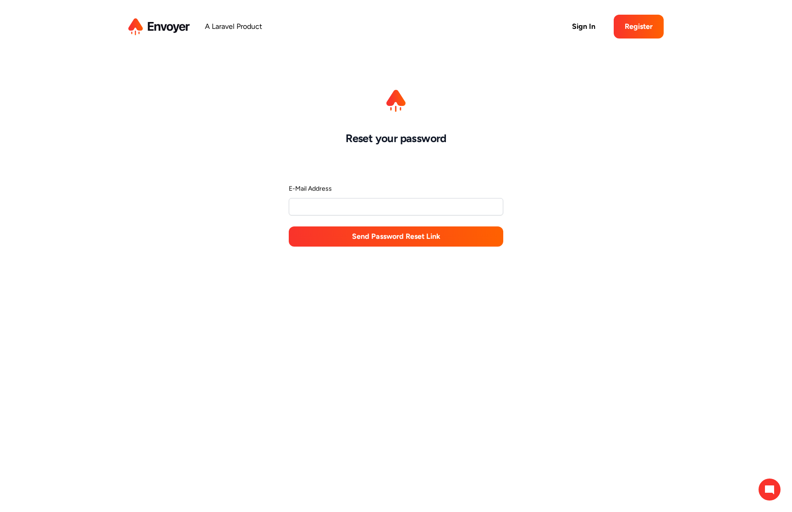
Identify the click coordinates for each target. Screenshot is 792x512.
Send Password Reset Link (396, 236)
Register (639, 26)
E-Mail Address (310, 189)
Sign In (583, 26)
